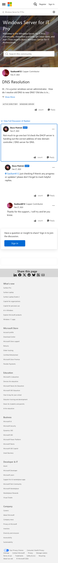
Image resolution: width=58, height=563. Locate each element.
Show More (10, 97)
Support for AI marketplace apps (14, 479)
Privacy (30, 553)
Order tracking (8, 350)
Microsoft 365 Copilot (10, 448)
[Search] (35, 4)
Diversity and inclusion (11, 533)
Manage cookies (41, 553)
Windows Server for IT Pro (14, 12)
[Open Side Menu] (4, 4)
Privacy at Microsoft (10, 524)
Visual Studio (7, 497)
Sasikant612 (16, 71)
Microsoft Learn (8, 475)
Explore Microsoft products (12, 315)
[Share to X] (24, 274)
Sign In (51, 4)
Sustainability (8, 542)
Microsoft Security (9, 426)
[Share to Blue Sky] (33, 274)
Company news (8, 519)
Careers (6, 510)
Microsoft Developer (10, 470)
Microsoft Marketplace (11, 488)
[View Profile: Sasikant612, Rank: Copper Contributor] (5, 72)
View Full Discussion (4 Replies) (17, 121)
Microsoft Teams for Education (13, 386)
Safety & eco (31, 556)
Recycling (42, 556)
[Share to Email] (43, 274)
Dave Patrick (16, 127)
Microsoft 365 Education (11, 390)
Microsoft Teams (8, 444)
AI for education (8, 408)
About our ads (8, 559)
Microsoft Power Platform (12, 439)
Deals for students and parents (13, 404)
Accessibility (7, 537)
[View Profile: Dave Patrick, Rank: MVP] (6, 129)
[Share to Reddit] (29, 274)
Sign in (14, 243)
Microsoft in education (11, 377)
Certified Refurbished (10, 355)
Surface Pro (7, 288)
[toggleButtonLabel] (54, 12)
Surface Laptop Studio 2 (11, 297)
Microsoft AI (7, 421)
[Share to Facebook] (19, 274)
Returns (6, 346)
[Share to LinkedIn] (15, 274)
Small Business (8, 453)
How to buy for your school (12, 395)
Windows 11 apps (9, 319)
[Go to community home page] (10, 4)
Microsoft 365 (8, 435)
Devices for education (10, 381)
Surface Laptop (8, 292)
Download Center (9, 337)
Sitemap (6, 553)
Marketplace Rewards (10, 493)
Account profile (8, 332)
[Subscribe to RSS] (38, 274)
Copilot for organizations (11, 301)
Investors (6, 528)
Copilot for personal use (11, 306)
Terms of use (7, 556)
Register (42, 4)
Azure (5, 466)
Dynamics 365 (8, 430)
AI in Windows (8, 310)
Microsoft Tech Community (12, 484)
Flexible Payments (9, 364)
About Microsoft (8, 515)
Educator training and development (15, 399)
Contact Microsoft (18, 553)
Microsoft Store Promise (11, 359)
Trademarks (19, 556)
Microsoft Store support (11, 341)
